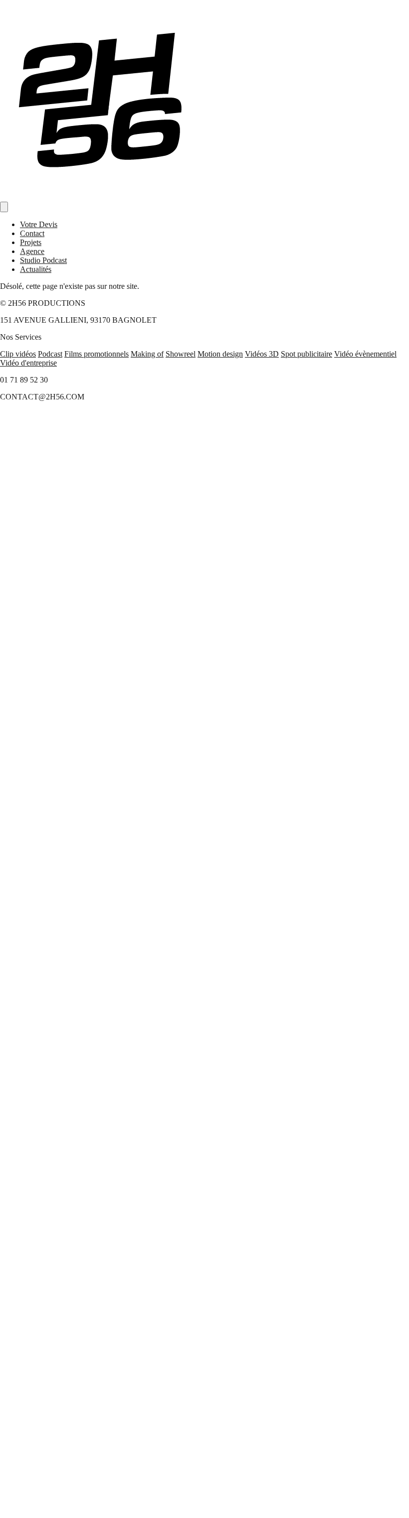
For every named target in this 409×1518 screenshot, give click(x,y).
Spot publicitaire (306, 354)
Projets (30, 242)
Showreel (181, 354)
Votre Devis (38, 224)
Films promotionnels (96, 354)
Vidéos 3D (262, 354)
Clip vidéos (18, 354)
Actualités (35, 269)
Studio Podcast (43, 260)
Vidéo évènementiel (365, 354)
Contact (32, 233)
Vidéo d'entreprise (28, 363)
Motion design (220, 354)
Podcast (50, 354)
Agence (32, 251)
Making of (147, 354)
